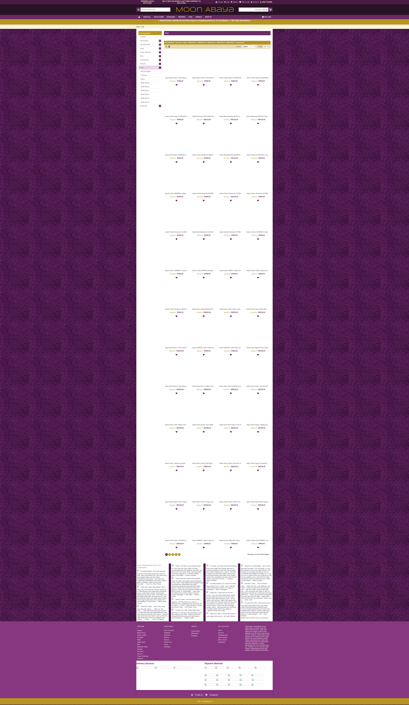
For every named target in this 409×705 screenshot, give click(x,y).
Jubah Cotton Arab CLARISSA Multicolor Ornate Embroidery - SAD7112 (258, 78)
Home (138, 27)
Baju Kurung (141, 633)
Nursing (139, 649)
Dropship (194, 636)
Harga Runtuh (240, 42)
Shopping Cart (223, 635)
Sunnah (139, 654)
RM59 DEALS (202, 42)
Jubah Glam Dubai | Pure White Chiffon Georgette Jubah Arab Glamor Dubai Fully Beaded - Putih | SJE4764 (204, 425)
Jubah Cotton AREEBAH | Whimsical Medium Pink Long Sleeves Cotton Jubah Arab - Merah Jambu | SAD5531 (177, 193)
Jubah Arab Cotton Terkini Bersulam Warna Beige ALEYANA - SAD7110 (177, 78)
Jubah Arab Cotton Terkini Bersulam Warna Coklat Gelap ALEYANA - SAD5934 (204, 78)
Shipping (167, 633)
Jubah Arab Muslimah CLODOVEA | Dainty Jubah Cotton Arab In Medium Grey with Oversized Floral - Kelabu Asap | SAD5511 (204, 232)
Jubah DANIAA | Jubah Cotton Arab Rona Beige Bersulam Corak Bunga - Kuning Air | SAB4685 (204, 540)
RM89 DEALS (230, 42)
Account (221, 633)
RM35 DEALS (192, 42)
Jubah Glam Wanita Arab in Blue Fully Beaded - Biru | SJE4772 (258, 347)
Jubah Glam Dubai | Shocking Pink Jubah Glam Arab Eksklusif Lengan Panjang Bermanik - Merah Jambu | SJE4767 (258, 386)
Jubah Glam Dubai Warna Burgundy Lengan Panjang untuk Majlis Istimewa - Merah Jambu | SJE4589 (258, 502)
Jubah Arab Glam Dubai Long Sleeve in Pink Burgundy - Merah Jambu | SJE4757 (231, 425)
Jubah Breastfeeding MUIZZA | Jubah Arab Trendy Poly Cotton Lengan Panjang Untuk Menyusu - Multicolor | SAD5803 (231, 116)
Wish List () (222, 640)
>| (179, 554)
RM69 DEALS (211, 42)
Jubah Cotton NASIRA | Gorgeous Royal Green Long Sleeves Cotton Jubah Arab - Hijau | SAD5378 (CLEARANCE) (204, 270)
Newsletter (221, 642)
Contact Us (168, 642)
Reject (185, 42)
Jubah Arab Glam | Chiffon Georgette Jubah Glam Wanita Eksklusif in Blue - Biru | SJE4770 (204, 386)
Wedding (140, 658)
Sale (142, 27)
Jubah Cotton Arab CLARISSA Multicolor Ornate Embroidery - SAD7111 (177, 116)
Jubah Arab (141, 642)
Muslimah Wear (142, 647)
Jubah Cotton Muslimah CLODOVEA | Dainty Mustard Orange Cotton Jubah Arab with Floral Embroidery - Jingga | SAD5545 (231, 193)
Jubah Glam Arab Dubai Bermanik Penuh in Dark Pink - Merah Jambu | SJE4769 (231, 386)
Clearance (179, 42)
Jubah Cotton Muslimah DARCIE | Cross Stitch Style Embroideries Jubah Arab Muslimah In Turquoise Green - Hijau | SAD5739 (204, 155)
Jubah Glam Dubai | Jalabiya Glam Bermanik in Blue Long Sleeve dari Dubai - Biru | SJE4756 (258, 425)
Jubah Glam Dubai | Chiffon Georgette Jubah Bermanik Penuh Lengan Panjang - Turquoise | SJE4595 (231, 502)
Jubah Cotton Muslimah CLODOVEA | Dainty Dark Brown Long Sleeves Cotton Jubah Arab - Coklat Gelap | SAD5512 (177, 232)
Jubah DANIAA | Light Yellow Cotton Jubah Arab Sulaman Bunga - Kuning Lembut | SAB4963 (231, 347)
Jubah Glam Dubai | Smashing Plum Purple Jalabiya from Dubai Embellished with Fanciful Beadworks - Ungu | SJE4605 (258, 463)
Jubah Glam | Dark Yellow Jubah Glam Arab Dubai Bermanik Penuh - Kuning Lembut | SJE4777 (231, 309)
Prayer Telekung (142, 656)
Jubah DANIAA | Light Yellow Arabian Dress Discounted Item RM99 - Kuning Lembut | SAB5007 (204, 347)
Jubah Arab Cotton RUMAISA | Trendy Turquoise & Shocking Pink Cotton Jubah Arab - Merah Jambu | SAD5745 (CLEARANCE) (177, 155)
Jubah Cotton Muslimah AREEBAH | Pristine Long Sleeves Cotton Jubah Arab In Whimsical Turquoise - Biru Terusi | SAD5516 (204, 193)
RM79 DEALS (221, 42)
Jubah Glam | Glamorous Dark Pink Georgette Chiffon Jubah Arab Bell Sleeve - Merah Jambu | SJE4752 (177, 463)
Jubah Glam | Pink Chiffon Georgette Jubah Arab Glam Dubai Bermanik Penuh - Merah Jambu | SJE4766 (177, 425)
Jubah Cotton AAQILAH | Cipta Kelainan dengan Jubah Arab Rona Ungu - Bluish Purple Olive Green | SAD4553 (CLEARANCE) (231, 540)
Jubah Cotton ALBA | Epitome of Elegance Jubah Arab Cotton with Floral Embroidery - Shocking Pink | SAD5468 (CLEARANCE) (258, 270)
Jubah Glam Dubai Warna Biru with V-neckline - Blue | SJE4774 (258, 309)
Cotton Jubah (141, 635)
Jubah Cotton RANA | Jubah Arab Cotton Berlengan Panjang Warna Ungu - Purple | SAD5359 (231, 270)
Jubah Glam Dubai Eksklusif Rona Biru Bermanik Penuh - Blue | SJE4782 (204, 309)
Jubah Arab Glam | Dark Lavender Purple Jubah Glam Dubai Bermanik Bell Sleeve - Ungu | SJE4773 (177, 347)
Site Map (167, 647)
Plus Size (140, 651)
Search (166, 640)
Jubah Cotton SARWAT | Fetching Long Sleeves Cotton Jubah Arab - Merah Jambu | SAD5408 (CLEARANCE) (177, 270)
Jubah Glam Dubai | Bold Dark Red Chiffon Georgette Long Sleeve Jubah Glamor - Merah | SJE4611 (204, 463)
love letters (251, 618)
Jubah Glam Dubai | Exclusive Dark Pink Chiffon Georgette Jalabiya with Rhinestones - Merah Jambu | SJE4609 (231, 463)
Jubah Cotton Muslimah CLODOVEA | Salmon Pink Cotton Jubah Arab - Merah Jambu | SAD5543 (258, 193)
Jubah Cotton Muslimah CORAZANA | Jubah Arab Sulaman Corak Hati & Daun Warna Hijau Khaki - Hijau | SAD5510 (231, 232)
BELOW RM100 (169, 42)
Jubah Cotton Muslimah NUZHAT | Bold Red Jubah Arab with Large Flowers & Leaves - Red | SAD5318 (177, 309)
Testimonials (195, 631)
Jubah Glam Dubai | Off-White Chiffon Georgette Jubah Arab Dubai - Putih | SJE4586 (177, 540)
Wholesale (194, 633)
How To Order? (169, 630)
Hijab (139, 640)
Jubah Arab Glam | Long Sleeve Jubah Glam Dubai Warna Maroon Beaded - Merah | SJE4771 (177, 386)
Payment (167, 635)
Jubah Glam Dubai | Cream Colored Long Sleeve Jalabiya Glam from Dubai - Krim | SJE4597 (204, 502)
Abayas (139, 630)
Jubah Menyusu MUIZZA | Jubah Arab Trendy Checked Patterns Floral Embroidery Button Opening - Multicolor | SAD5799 (258, 116)
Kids (138, 644)
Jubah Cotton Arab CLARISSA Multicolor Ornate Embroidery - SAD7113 (231, 78)
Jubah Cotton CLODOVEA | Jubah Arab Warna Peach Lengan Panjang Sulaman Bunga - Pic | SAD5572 (258, 155)
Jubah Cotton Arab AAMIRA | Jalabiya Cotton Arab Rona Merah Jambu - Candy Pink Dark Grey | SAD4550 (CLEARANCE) (258, 540)
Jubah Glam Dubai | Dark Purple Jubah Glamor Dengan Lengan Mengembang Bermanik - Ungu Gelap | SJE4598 (177, 502)
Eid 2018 (140, 637)
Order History (222, 637)
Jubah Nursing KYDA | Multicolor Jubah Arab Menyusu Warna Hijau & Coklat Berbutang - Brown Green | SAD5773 (204, 116)
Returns (166, 637)
